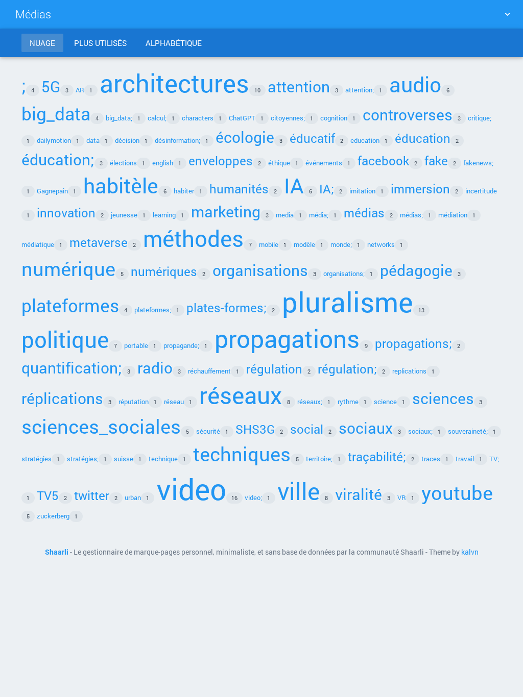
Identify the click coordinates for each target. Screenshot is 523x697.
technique (163, 459)
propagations (287, 338)
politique (65, 339)
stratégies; (83, 459)
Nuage (42, 43)
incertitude (481, 191)
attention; (359, 90)
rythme (348, 401)
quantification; (71, 367)
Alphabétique (174, 43)
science (385, 401)
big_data (55, 113)
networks (381, 244)
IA (294, 185)
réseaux (240, 395)
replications (409, 371)
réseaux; (309, 401)
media (285, 215)
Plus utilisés (100, 43)
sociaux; (420, 431)
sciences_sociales (101, 426)
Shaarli (56, 552)
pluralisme (347, 302)
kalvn (470, 552)
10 (257, 90)
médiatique (37, 244)
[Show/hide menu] (507, 14)
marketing (225, 211)
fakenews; (478, 163)
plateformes (70, 305)
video (191, 488)
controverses (408, 114)
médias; (411, 215)
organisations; (344, 273)
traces (430, 459)
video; (253, 497)
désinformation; (177, 140)
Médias (33, 14)
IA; (326, 188)
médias (364, 212)
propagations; (413, 343)
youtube (457, 492)
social (306, 429)
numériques (164, 271)
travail (465, 459)
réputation (133, 401)
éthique (279, 163)
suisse (123, 459)
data (93, 140)
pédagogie (416, 270)
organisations (260, 270)
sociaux (366, 427)
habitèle (120, 185)
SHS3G (255, 429)
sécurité (208, 431)
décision (127, 140)
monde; (341, 244)
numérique (68, 268)
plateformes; (152, 310)
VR (401, 497)
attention (299, 86)
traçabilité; (377, 456)
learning (164, 215)
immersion (420, 188)
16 (234, 498)
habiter (184, 191)
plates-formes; (226, 307)
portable (136, 345)
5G (50, 86)
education (364, 140)
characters (197, 118)
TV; (494, 459)
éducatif (312, 138)
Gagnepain (52, 191)
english (162, 163)
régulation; (347, 369)
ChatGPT (242, 118)
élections (123, 163)
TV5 (48, 495)
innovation (66, 212)
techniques (242, 453)
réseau (174, 401)
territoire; (319, 459)
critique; (479, 118)
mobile (268, 244)
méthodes (193, 238)
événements (323, 163)
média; (318, 215)
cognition (333, 118)
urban (133, 497)
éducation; (57, 159)
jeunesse (124, 215)
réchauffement (209, 371)
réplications (62, 398)
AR (80, 90)
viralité (358, 494)
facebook (383, 160)
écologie (245, 137)
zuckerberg (53, 516)
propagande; (181, 345)
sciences (443, 398)
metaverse (98, 242)
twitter (91, 495)
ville (298, 491)
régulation (274, 369)
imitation (362, 191)
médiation (452, 215)
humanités (239, 188)
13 (421, 310)
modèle (304, 244)
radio (155, 367)
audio (415, 84)
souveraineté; (468, 431)
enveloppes (220, 160)
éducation (422, 138)
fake (436, 160)
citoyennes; (288, 118)
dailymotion (54, 140)
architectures (174, 82)
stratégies (36, 459)
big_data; (119, 118)
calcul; (157, 118)
